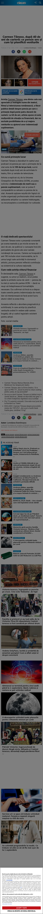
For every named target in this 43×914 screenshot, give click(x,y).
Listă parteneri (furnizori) (7, 904)
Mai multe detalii (9, 880)
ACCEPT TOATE (21, 908)
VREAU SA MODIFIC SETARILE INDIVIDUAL (21, 911)
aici (21, 887)
